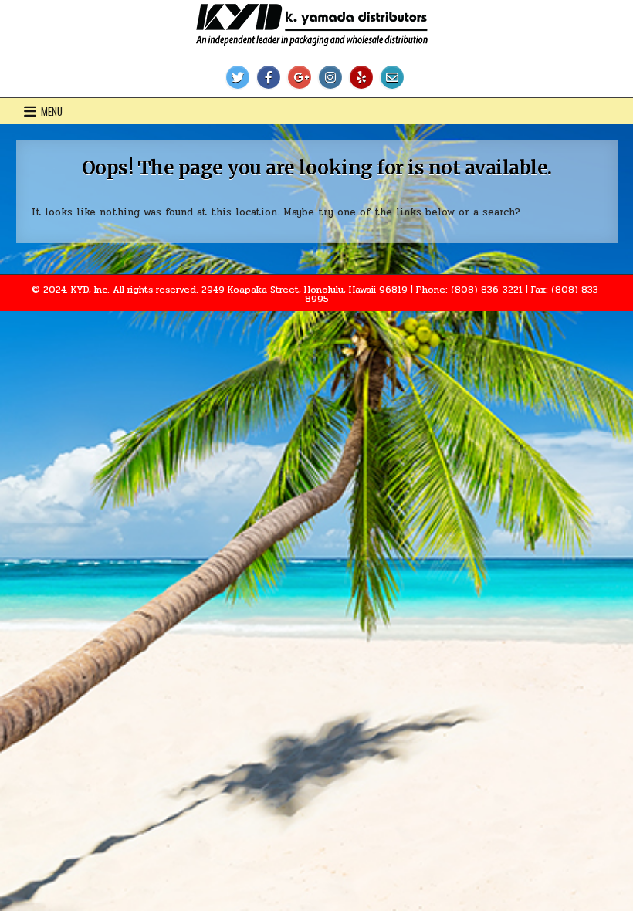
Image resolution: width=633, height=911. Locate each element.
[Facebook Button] (268, 77)
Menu (52, 111)
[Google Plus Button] (299, 77)
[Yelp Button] (361, 77)
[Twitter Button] (237, 77)
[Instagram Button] (330, 77)
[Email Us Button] (392, 77)
